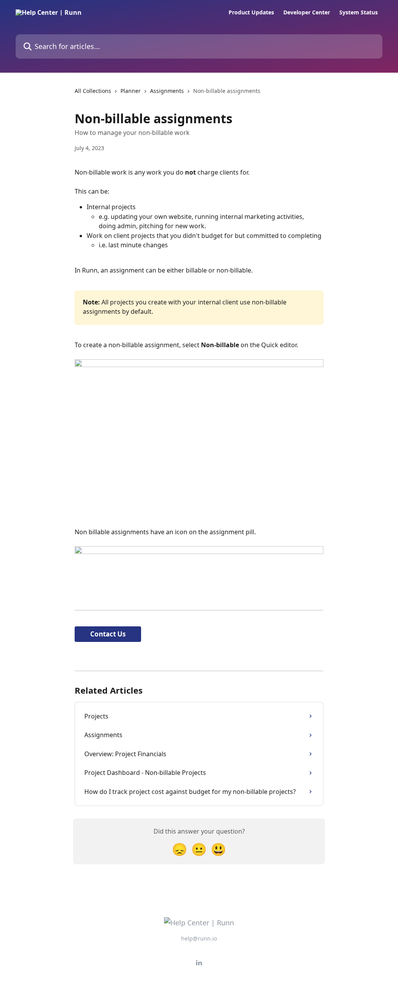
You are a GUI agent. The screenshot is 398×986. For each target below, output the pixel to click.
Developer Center (306, 12)
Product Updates (251, 12)
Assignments (167, 90)
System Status (358, 12)
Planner (130, 90)
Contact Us (108, 633)
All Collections (93, 90)
